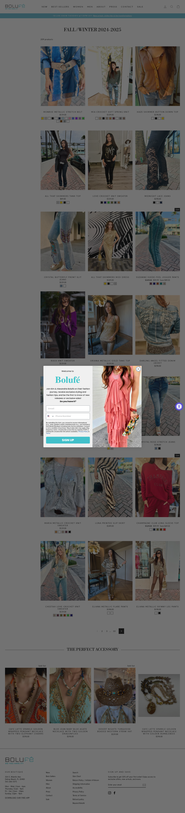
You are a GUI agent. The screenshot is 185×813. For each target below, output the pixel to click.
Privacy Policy (83, 431)
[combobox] (50, 416)
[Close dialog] (138, 369)
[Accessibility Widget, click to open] (179, 406)
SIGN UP (68, 440)
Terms (48, 433)
